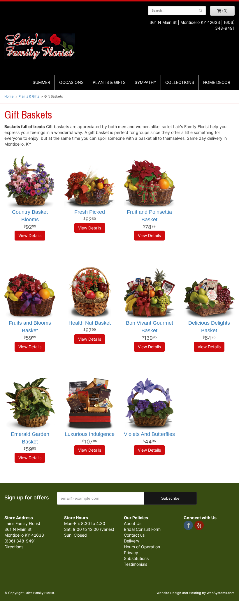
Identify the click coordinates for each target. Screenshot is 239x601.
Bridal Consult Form (142, 529)
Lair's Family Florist (39, 46)
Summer (41, 82)
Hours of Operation (142, 546)
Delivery (131, 540)
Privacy (131, 552)
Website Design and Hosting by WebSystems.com (196, 593)
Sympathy (145, 82)
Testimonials (135, 564)
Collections (179, 82)
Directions (13, 546)
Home (9, 96)
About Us (132, 523)
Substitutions (136, 558)
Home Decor (216, 82)
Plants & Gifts (109, 82)
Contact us (134, 535)
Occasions (71, 82)
